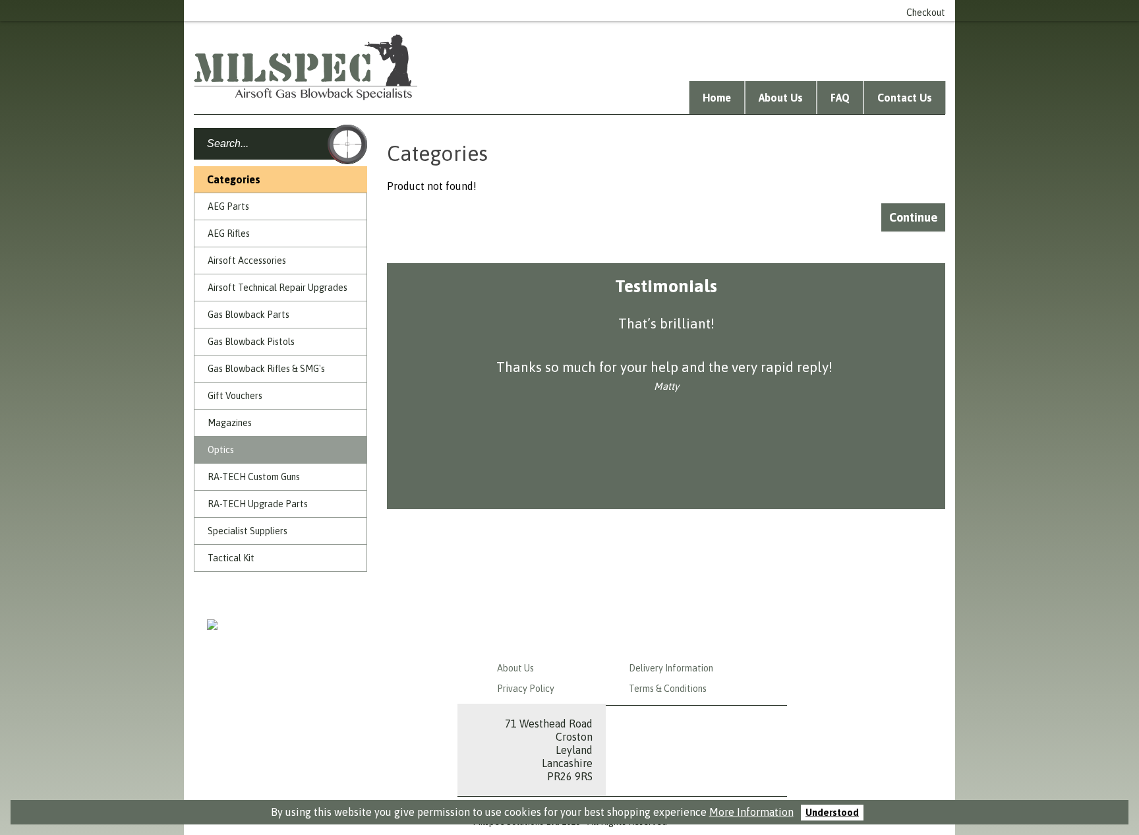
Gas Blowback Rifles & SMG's (266, 368)
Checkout (925, 12)
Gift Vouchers (235, 395)
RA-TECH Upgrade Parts (258, 504)
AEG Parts (228, 206)
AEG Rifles (229, 233)
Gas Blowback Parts (248, 314)
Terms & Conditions (668, 688)
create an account (718, 10)
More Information (751, 812)
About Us (781, 98)
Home (717, 98)
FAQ (840, 98)
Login (653, 10)
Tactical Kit (231, 558)
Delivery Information (671, 668)
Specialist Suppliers (247, 531)
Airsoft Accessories (247, 260)
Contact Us (904, 98)
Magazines (230, 422)
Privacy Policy (525, 688)
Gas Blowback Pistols (251, 341)
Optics (221, 450)
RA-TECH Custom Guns (254, 477)
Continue (913, 217)
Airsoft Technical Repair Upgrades (277, 287)
